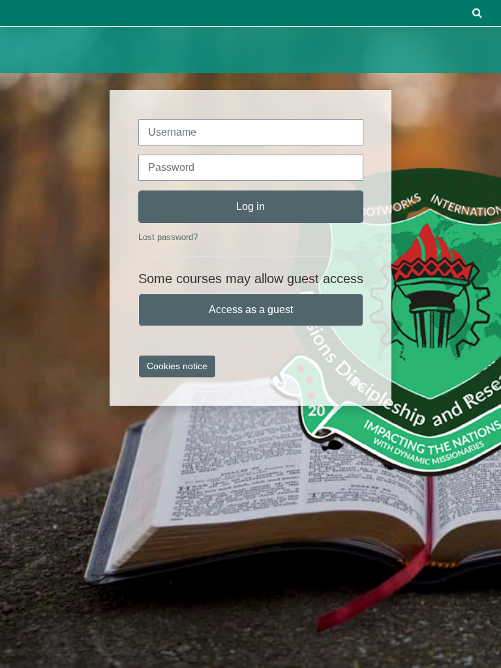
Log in (250, 206)
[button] (477, 12)
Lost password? (168, 237)
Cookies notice (177, 366)
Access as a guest (251, 309)
